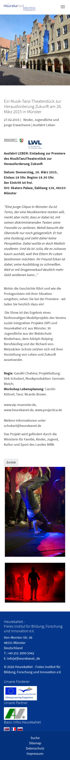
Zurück (11, 462)
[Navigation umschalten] (63, 6)
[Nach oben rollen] (61, 751)
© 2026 (9, 666)
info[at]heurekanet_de (23, 658)
